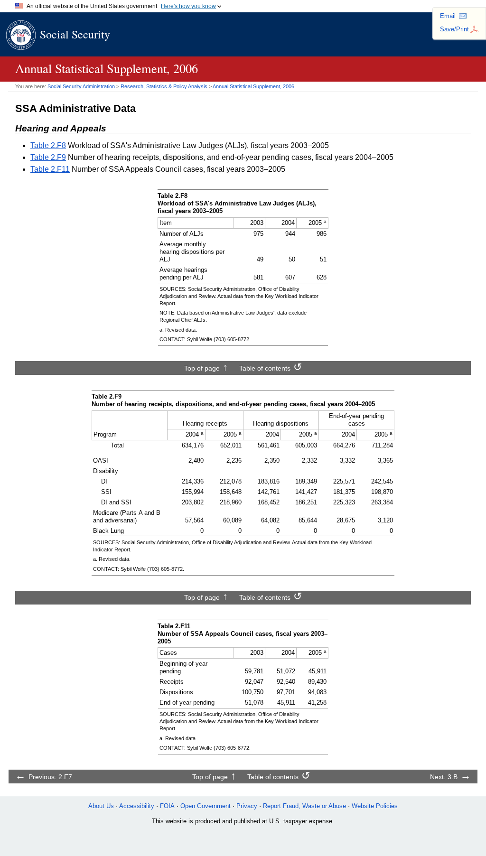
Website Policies (375, 805)
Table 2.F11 (50, 169)
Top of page (202, 368)
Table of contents (264, 368)
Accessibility (136, 805)
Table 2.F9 (48, 157)
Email (448, 15)
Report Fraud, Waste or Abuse (304, 805)
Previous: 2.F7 (50, 776)
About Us (101, 805)
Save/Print (454, 29)
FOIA (167, 805)
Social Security (75, 34)
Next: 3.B (444, 776)
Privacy (246, 805)
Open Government (205, 805)
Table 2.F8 (48, 145)
